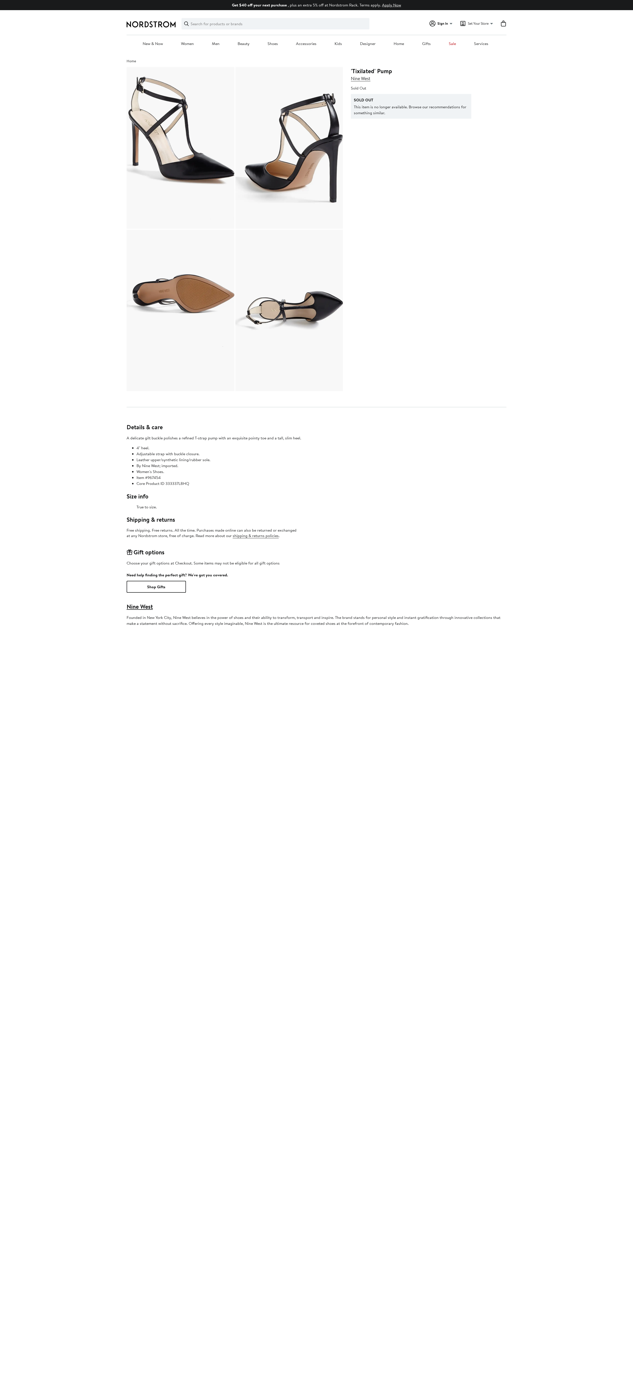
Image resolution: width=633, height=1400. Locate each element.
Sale (452, 43)
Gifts (426, 43)
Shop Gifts (156, 586)
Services (481, 43)
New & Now (153, 43)
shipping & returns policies (256, 535)
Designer (368, 43)
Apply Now (391, 5)
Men (216, 43)
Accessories (306, 43)
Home (399, 43)
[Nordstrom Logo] (151, 24)
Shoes (273, 43)
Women (187, 43)
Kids (338, 43)
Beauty (243, 43)
